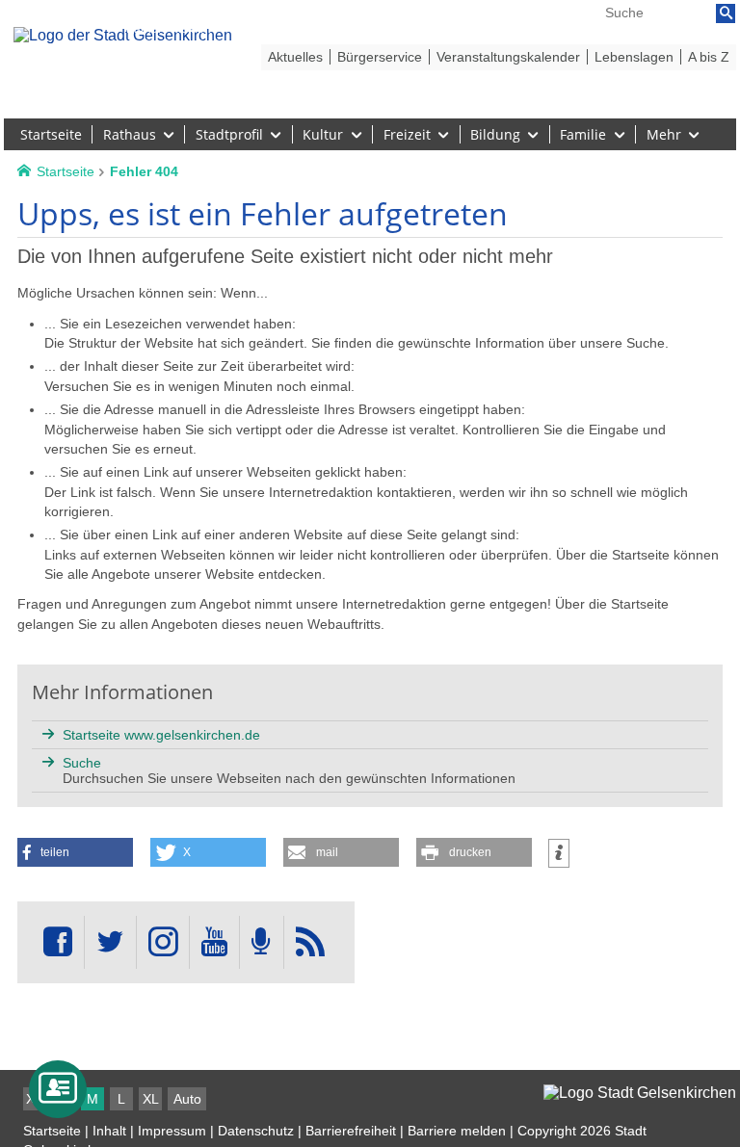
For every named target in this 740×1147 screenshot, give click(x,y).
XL (151, 1099)
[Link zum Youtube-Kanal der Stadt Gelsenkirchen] (214, 942)
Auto (187, 1099)
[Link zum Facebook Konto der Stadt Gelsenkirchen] (58, 942)
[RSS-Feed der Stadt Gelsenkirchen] (310, 942)
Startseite (52, 1130)
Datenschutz (256, 1130)
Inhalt (109, 1130)
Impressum (172, 1130)
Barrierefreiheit (350, 1130)
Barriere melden (457, 1130)
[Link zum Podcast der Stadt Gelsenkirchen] (261, 942)
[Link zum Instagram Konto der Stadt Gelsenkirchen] (163, 942)
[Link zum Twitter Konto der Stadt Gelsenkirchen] (110, 942)
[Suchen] (725, 13)
